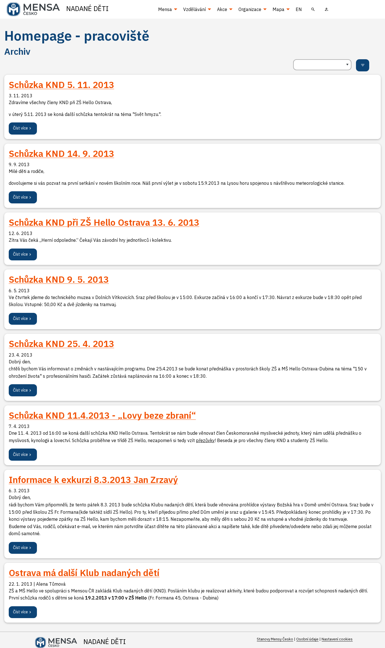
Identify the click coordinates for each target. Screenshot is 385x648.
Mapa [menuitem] (278, 9)
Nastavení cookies (337, 639)
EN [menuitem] (299, 9)
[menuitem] (313, 9)
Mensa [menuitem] (165, 9)
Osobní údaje (307, 639)
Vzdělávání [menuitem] (194, 9)
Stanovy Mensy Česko (275, 639)
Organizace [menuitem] (249, 9)
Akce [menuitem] (222, 9)
